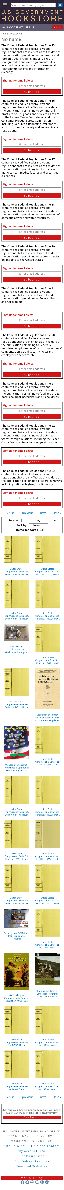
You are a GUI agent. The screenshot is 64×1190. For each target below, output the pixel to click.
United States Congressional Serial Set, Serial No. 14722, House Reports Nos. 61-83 (47, 900)
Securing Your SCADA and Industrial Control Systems (16, 936)
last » (57, 513)
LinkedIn (47, 1182)
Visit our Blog (32, 1178)
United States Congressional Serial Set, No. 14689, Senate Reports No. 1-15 (17, 1086)
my (12, 27)
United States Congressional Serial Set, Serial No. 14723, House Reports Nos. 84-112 (47, 660)
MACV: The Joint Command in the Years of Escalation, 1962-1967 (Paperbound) (16, 998)
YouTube (37, 1182)
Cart (57, 27)
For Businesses (32, 1156)
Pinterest (42, 1182)
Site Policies (14, 1146)
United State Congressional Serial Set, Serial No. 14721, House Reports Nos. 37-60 (17, 704)
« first (10, 513)
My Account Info (32, 1151)
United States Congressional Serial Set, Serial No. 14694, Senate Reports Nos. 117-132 (47, 856)
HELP (30, 27)
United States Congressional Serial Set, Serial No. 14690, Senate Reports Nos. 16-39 (47, 616)
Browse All (16, 33)
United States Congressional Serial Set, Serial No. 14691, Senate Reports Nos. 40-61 (17, 856)
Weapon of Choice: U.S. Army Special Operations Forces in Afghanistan (17, 767)
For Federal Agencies (32, 1161)
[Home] (32, 20)
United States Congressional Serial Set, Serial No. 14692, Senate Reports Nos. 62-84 (47, 812)
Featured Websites (32, 1166)
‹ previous (27, 513)
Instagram (32, 1182)
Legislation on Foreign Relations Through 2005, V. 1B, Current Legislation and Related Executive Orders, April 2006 (47, 717)
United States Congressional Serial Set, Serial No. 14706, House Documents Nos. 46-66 (17, 900)
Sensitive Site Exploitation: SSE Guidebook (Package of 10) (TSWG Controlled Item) (16, 649)
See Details (32, 1117)
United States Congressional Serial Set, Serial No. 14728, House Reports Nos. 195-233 (47, 571)
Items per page (26, 530)
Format (13, 520)
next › (43, 513)
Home (4, 33)
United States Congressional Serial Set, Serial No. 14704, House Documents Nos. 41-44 (17, 812)
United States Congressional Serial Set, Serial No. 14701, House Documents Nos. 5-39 (17, 571)
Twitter (27, 1182)
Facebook (22, 1182)
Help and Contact (45, 1146)
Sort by (22, 525)
